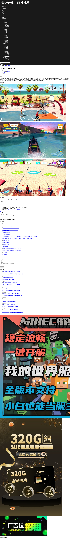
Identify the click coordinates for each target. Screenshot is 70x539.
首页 (3, 17)
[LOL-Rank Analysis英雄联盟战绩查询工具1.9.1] (11, 309)
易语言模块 (7, 26)
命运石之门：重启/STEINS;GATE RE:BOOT (12, 295)
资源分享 (4, 27)
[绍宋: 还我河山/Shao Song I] (7, 277)
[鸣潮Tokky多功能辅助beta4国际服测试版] (10, 288)
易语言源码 (7, 25)
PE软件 (6, 35)
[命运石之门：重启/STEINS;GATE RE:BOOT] (10, 293)
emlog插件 (6, 46)
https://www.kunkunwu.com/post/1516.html (14, 209)
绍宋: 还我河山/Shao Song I (8, 279)
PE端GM (6, 37)
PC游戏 (6, 31)
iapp (5, 21)
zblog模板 (6, 47)
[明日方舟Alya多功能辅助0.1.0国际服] (9, 304)
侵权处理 (4, 57)
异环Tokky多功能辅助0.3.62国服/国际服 (11, 284)
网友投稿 (8, 71)
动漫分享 (6, 41)
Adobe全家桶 (7, 59)
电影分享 (6, 42)
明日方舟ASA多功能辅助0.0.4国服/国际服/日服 (12, 274)
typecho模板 (7, 52)
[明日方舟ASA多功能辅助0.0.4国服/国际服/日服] (11, 271)
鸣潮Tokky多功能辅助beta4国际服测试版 (11, 290)
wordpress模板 (7, 54)
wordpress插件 (7, 56)
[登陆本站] (1, 64)
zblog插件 (6, 48)
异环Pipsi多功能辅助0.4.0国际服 (9, 301)
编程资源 (4, 18)
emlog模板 (6, 45)
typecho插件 (7, 53)
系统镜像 (6, 40)
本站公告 (6, 58)
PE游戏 (6, 32)
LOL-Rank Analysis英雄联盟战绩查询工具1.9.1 (12, 312)
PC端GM (6, 36)
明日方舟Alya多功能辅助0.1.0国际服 (10, 306)
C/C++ (6, 22)
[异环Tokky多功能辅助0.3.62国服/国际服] (9, 282)
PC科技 (6, 29)
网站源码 (6, 24)
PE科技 (6, 30)
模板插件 (4, 43)
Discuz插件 (6, 51)
